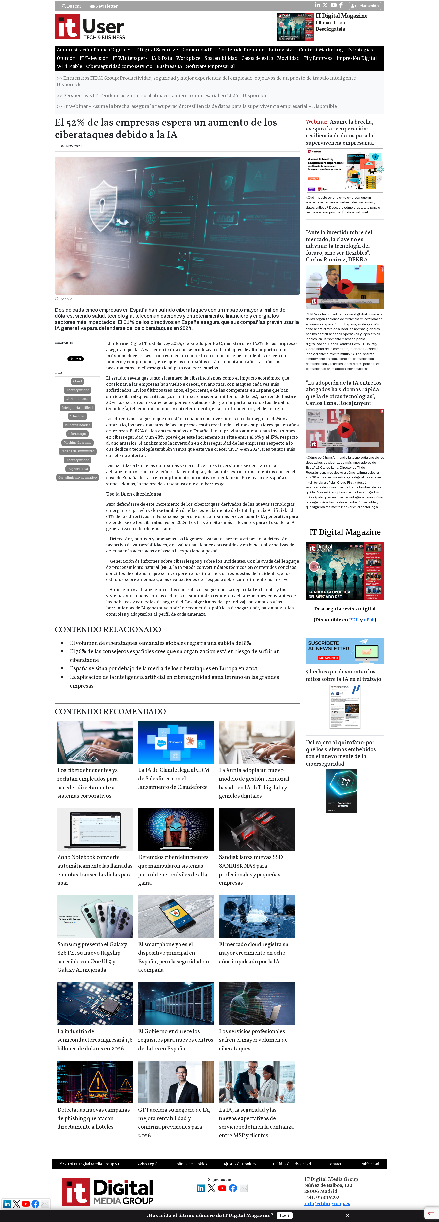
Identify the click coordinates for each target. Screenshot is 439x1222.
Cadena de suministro (78, 451)
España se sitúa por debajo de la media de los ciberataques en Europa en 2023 (164, 669)
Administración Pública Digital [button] (92, 50)
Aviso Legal (147, 1164)
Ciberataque (77, 434)
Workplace (188, 58)
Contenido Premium (241, 50)
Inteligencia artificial (77, 408)
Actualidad (77, 416)
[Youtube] (334, 5)
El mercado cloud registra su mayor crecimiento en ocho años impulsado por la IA (254, 953)
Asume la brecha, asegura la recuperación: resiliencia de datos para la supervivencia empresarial (340, 133)
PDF (354, 620)
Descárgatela (330, 29)
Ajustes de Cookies (240, 1164)
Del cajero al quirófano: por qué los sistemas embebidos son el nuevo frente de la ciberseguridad (341, 753)
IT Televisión (94, 58)
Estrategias (360, 50)
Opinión (66, 58)
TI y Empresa (318, 58)
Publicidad (369, 1164)
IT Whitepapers (130, 58)
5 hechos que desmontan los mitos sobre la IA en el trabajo (343, 675)
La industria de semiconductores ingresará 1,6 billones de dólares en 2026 (95, 1040)
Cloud (77, 381)
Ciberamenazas (77, 399)
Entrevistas (282, 50)
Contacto (335, 1164)
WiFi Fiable (69, 66)
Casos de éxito (257, 58)
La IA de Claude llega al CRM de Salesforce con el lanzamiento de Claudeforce (173, 778)
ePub (369, 620)
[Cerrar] (348, 1215)
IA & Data (162, 58)
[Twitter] (325, 5)
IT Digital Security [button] (154, 50)
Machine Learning (78, 442)
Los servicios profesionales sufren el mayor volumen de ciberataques (253, 1040)
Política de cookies (190, 1164)
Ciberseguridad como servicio (119, 66)
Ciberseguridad (77, 390)
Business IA (169, 66)
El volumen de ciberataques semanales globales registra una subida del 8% (161, 643)
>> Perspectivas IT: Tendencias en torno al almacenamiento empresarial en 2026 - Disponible (162, 95)
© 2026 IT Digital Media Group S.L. (90, 1164)
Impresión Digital (357, 58)
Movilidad (288, 58)
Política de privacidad (292, 1164)
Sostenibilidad (221, 58)
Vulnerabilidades (77, 425)
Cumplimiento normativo (77, 477)
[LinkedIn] (317, 5)
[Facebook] (341, 5)
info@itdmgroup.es (327, 1203)
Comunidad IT (198, 50)
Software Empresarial (210, 66)
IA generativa (77, 469)
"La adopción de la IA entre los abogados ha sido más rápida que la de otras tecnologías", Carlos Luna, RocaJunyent (344, 393)
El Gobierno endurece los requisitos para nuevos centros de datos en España (175, 1040)
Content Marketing (321, 50)
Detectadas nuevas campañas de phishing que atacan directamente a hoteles (93, 1118)
